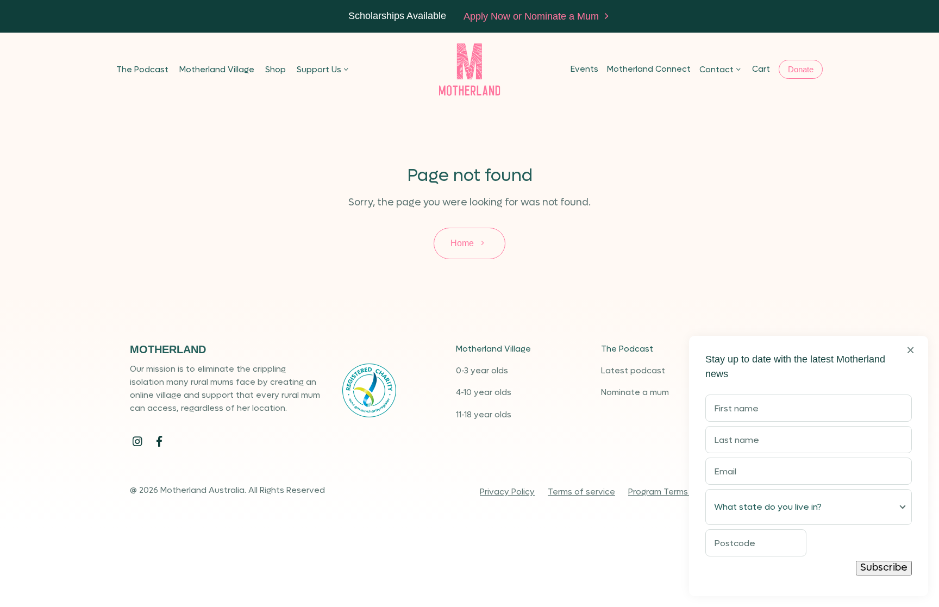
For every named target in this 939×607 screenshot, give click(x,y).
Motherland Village (216, 69)
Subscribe (883, 567)
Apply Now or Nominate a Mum (533, 16)
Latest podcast (633, 370)
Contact (716, 69)
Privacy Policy (507, 491)
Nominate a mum (635, 392)
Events (584, 69)
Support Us (319, 69)
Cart (761, 69)
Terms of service (581, 491)
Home (463, 243)
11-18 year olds (483, 414)
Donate (800, 69)
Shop (275, 69)
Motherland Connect (649, 69)
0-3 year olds (482, 370)
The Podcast (142, 69)
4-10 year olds (483, 392)
